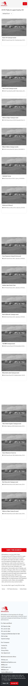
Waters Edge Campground (10, 117)
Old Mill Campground (8, 343)
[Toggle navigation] (25, 3)
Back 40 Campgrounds (9, 37)
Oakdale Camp (6, 176)
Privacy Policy (4, 650)
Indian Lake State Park (9, 285)
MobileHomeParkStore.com (8, 662)
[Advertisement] (14, 533)
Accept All (14, 683)
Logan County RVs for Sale (18, 585)
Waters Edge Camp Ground (10, 511)
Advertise (3, 648)
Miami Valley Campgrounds (10, 147)
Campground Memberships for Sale (10, 633)
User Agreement (5, 653)
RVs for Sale (4, 636)
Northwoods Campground (10, 482)
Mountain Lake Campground (10, 373)
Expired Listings (5, 638)
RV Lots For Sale (5, 628)
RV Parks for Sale (5, 626)
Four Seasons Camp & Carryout (11, 256)
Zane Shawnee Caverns (9, 453)
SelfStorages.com (6, 667)
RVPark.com (4, 659)
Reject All (5, 683)
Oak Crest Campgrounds (9, 88)
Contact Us (4, 645)
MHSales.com (5, 669)
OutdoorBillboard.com (7, 672)
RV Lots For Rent (5, 631)
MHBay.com (4, 664)
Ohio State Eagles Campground (11, 423)
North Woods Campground (10, 314)
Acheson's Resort (7, 205)
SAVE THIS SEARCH (14, 550)
